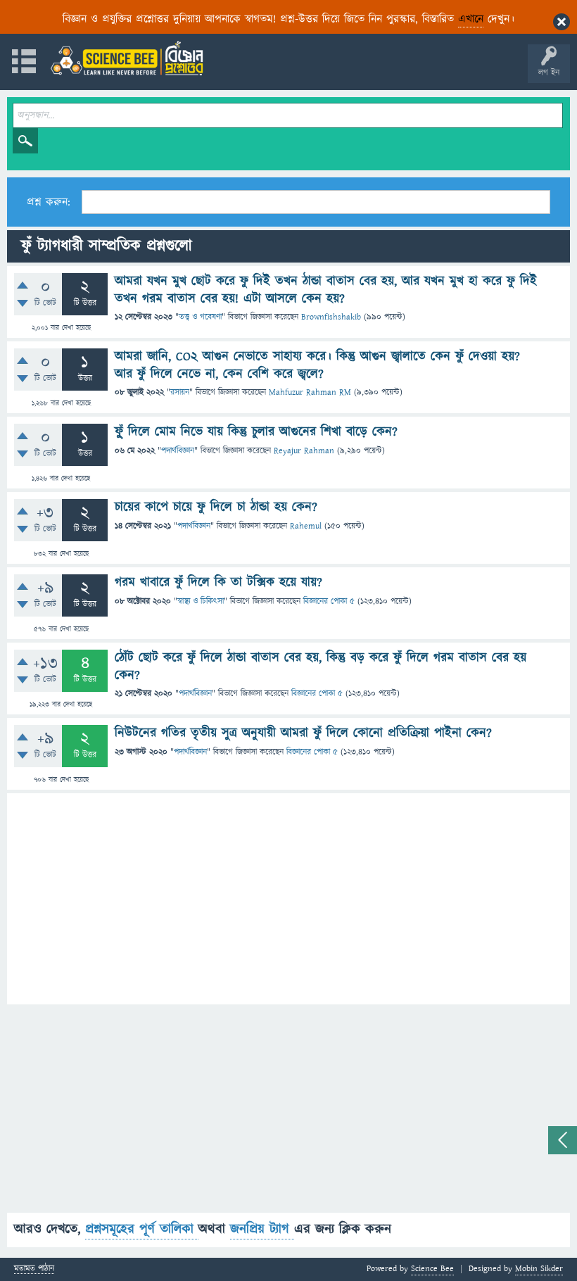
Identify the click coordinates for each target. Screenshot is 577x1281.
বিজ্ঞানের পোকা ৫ (329, 601)
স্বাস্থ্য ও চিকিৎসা (200, 601)
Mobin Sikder (539, 1269)
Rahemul (306, 526)
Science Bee (432, 1269)
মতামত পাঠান (34, 1269)
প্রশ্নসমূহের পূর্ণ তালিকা (141, 1229)
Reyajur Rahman (304, 451)
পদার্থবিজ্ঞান (177, 451)
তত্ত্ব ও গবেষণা (200, 317)
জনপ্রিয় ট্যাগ (262, 1229)
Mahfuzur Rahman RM (310, 392)
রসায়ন (179, 392)
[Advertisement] (288, 898)
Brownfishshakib (331, 317)
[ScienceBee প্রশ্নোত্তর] (126, 58)
